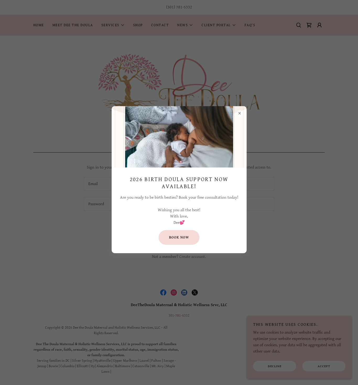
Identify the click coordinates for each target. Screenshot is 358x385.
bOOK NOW (179, 237)
